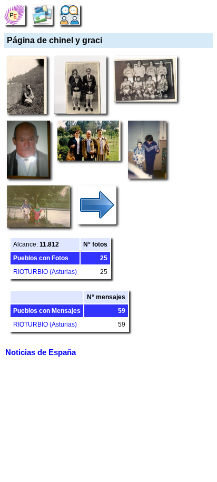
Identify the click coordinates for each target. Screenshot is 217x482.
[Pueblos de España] (14, 14)
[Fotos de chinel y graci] (42, 14)
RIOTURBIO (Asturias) (45, 272)
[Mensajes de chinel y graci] (69, 14)
